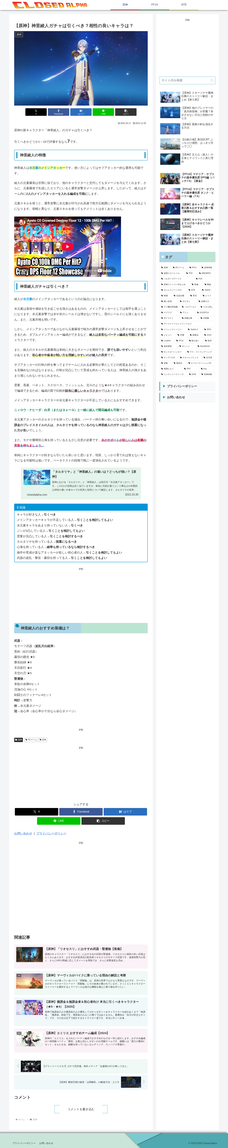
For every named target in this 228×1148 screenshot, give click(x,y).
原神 (20, 740)
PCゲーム (32, 740)
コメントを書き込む (80, 1109)
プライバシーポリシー (51, 833)
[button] (126, 112)
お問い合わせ (23, 833)
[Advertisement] (81, 595)
